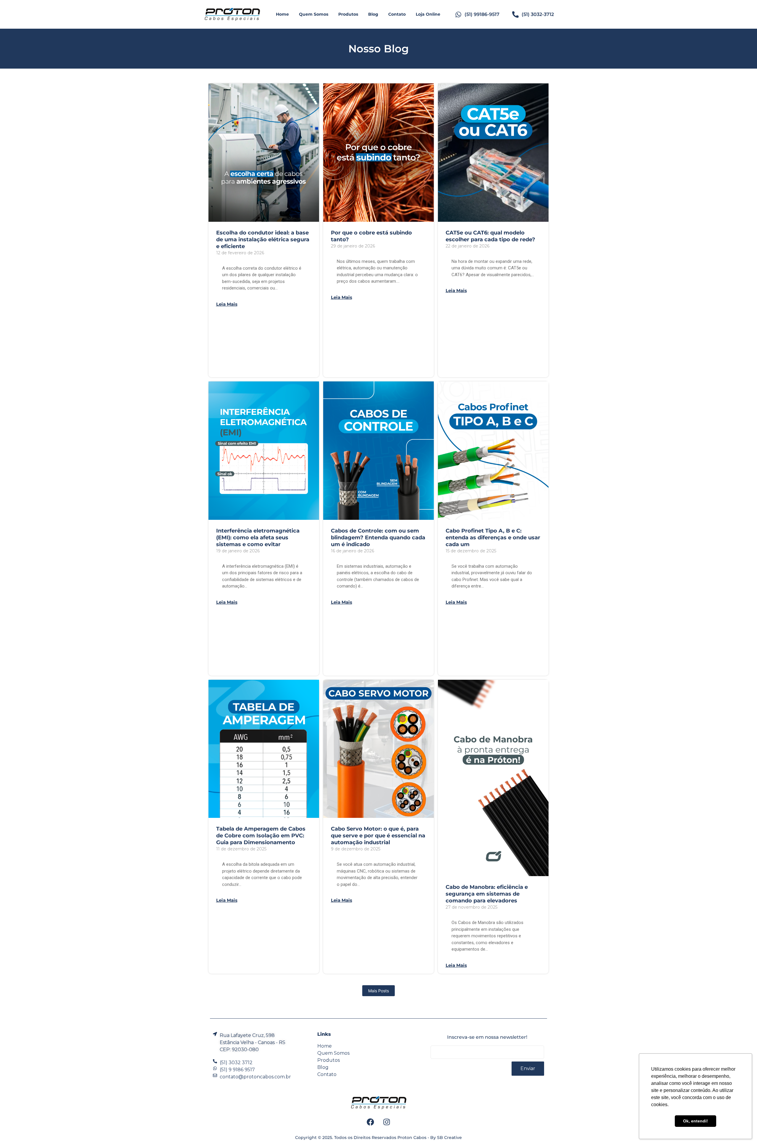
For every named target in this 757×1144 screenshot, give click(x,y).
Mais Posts (378, 990)
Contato (397, 14)
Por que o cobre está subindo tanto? (371, 236)
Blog (373, 14)
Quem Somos (313, 14)
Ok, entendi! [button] (695, 1121)
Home (282, 14)
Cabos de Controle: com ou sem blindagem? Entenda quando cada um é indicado (378, 537)
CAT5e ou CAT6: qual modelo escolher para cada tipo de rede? (490, 236)
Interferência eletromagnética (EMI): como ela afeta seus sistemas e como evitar (258, 537)
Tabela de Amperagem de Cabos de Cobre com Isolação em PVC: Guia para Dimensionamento (260, 836)
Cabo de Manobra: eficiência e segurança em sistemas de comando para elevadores (487, 894)
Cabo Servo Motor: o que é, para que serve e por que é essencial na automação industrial (378, 836)
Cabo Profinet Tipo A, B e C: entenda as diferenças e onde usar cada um (493, 537)
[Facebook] (370, 1122)
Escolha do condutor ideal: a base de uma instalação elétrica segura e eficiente (262, 239)
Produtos (348, 14)
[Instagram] (386, 1122)
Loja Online (428, 14)
